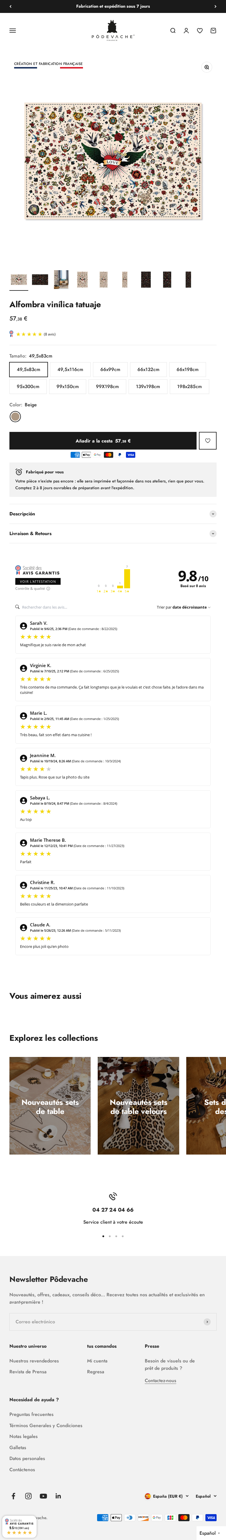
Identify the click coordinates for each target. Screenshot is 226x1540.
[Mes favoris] (208, 441)
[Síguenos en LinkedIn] (58, 1496)
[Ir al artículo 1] (18, 280)
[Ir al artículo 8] (167, 280)
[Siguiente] (216, 6)
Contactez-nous (160, 1380)
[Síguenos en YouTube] (43, 1496)
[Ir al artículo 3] (61, 280)
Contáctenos (22, 1469)
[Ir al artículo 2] (40, 280)
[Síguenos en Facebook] (13, 1496)
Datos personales (27, 1458)
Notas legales (23, 1436)
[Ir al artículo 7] (146, 280)
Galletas (17, 1447)
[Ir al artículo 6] (124, 280)
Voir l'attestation (38, 581)
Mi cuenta (97, 1360)
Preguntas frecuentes (31, 1414)
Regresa (95, 1371)
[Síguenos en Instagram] (28, 1496)
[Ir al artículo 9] (188, 280)
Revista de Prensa (27, 1371)
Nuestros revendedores (34, 1360)
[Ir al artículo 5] (103, 280)
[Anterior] (10, 6)
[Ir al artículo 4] (82, 280)
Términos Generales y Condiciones (45, 1425)
